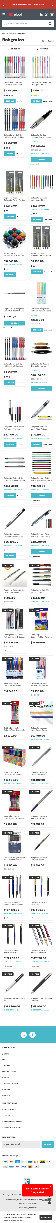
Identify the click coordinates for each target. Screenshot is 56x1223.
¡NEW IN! (5, 1053)
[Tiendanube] (28, 1208)
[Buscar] (50, 24)
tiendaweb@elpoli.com (12, 1121)
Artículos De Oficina (10, 1083)
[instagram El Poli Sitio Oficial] (24, 1035)
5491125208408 (9, 1109)
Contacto (6, 1095)
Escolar (11, 33)
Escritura (6, 1089)
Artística (6, 1065)
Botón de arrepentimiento (28, 1203)
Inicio (4, 33)
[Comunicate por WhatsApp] (46, 15)
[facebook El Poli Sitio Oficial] (32, 1035)
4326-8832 (7, 1115)
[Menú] (4, 15)
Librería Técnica (9, 1071)
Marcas (5, 1059)
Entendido (46, 1217)
